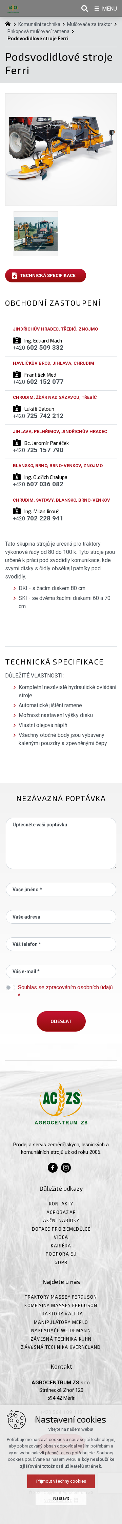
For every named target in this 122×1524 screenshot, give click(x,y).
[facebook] (53, 1167)
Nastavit (61, 1498)
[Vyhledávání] (84, 8)
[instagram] (66, 1167)
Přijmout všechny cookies (61, 1481)
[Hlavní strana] (9, 23)
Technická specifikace (48, 275)
